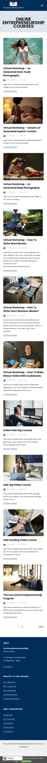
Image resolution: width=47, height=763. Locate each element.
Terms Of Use (7, 667)
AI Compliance (8, 731)
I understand (26, 761)
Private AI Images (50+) (11, 699)
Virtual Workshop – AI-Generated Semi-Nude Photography (17, 72)
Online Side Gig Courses (17, 430)
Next (41, 627)
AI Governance (8, 727)
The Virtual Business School (22, 744)
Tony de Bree (10, 80)
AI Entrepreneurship (10, 695)
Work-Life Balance (9, 690)
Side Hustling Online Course (20, 540)
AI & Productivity (9, 719)
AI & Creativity (8, 723)
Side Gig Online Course (17, 485)
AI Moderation (8, 715)
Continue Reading (10, 91)
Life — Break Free (9, 682)
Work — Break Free (9, 686)
